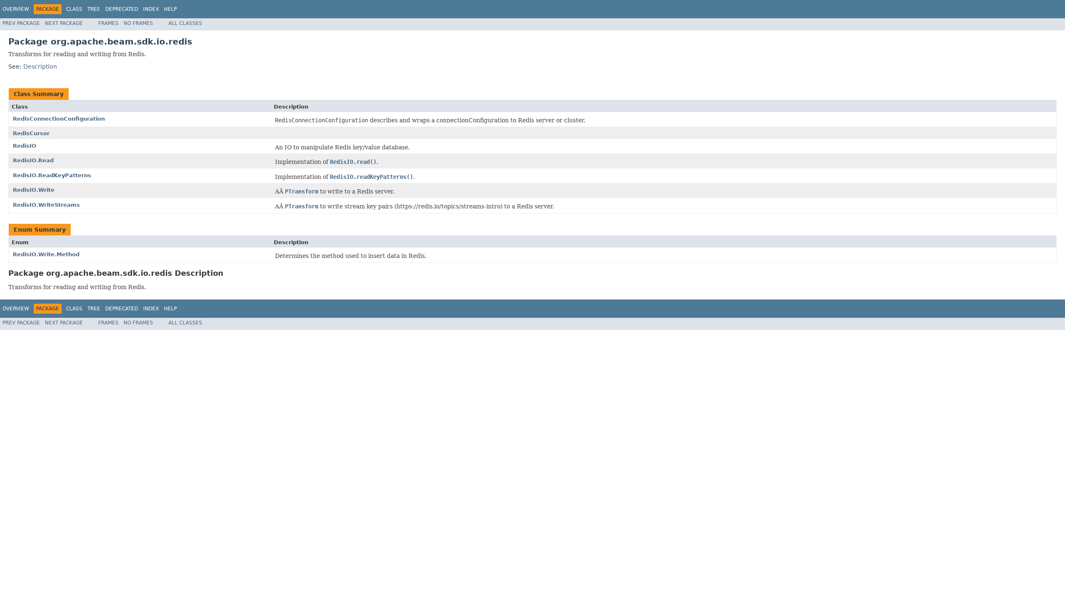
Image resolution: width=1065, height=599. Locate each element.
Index (151, 9)
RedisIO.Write (33, 190)
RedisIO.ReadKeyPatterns (52, 175)
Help (170, 9)
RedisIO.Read (33, 160)
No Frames (138, 23)
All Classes (185, 23)
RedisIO (24, 146)
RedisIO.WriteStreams (46, 205)
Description (40, 66)
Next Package (64, 23)
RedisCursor (31, 133)
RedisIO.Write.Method (46, 254)
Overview (15, 9)
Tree (93, 9)
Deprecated (121, 9)
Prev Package (21, 23)
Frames (108, 23)
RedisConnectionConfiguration (59, 119)
